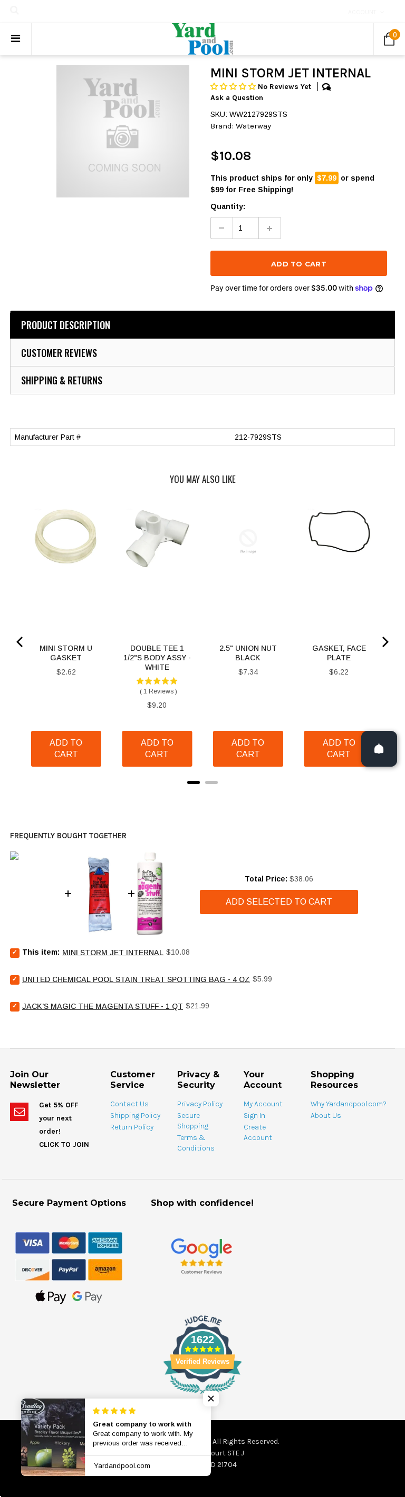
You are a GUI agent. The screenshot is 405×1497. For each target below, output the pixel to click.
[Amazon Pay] (105, 1269)
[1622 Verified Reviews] (202, 1396)
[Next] (384, 641)
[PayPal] (69, 1269)
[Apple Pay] (51, 1296)
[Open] (379, 749)
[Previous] (20, 641)
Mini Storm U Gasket (66, 653)
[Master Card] (69, 1242)
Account (362, 12)
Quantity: (227, 206)
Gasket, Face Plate (339, 653)
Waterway (253, 126)
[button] (234, 86)
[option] (122, 131)
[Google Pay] (87, 1296)
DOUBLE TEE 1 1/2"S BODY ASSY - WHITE (157, 657)
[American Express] (105, 1242)
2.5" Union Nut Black (248, 653)
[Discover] (32, 1269)
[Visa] (32, 1242)
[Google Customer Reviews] (201, 1255)
